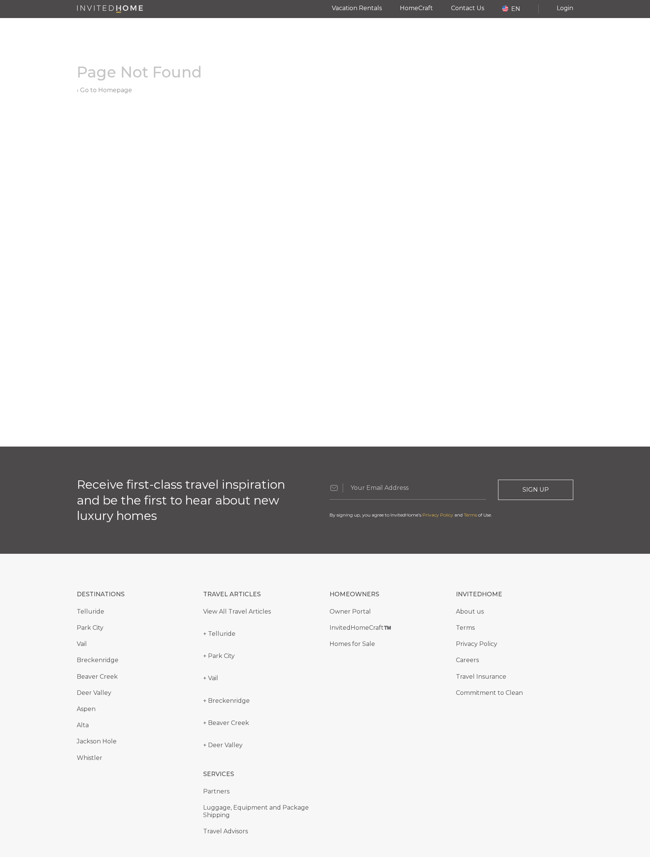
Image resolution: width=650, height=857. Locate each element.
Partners (216, 791)
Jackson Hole (97, 741)
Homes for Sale (352, 643)
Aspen (86, 709)
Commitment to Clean (489, 692)
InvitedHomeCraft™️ (360, 627)
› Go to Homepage (104, 90)
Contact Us (467, 8)
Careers (467, 660)
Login (565, 8)
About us (470, 611)
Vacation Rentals (357, 8)
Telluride (90, 611)
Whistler (89, 757)
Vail (82, 643)
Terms (470, 515)
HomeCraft (416, 8)
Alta (83, 725)
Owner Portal (350, 611)
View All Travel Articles (237, 611)
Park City (90, 627)
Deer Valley (94, 692)
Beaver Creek (97, 676)
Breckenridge (97, 660)
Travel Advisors (225, 831)
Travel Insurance (481, 676)
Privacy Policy (437, 515)
